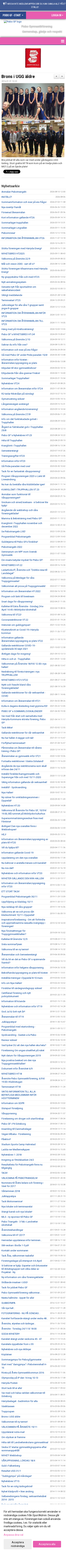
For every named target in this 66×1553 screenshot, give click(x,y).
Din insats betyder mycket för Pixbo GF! (22, 560)
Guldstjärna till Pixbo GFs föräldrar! (19, 541)
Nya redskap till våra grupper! (16, 907)
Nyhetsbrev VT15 (10, 1481)
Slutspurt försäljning (12, 1108)
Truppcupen (7, 1411)
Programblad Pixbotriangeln (16, 536)
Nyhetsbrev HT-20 (10, 805)
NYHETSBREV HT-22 (11, 565)
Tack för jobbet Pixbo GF (14, 1287)
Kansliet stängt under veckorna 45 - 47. (21, 1339)
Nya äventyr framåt (11, 207)
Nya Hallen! (7, 792)
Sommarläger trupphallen (14, 222)
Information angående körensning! (19, 409)
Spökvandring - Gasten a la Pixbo (18, 1035)
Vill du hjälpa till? (10, 847)
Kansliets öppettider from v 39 (17, 1344)
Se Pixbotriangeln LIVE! (13, 531)
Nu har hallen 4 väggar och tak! (17, 737)
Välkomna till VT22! (11, 614)
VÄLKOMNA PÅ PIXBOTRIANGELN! (19, 1178)
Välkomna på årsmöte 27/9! (16, 414)
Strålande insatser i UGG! (14, 1282)
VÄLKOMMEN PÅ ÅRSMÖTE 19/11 (19, 1427)
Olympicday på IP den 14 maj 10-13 (19, 1377)
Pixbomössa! (8, 233)
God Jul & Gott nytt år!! (13, 1011)
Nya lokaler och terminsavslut (16, 1206)
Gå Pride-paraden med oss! (15, 466)
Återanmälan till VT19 (12, 1016)
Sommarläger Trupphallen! (15, 378)
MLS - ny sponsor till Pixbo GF (17, 1216)
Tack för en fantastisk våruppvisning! (20, 471)
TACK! (4, 1173)
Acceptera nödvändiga (18, 1544)
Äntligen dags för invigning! (16, 653)
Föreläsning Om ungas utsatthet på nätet (22, 1050)
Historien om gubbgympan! (15, 625)
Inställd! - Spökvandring (13, 787)
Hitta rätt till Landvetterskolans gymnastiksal (24, 1442)
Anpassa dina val (13, 1534)
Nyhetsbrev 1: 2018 (11, 1154)
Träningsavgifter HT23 (13, 456)
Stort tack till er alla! (11, 1388)
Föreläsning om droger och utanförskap (22, 1118)
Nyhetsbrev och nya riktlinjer (16, 1349)
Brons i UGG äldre (18, 76)
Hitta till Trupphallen (11, 440)
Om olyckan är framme (13, 1437)
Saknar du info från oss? (14, 344)
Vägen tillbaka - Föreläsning (16, 1134)
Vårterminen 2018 (10, 1191)
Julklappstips (8, 1196)
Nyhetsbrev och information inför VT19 (21, 1006)
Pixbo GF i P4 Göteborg (13, 1123)
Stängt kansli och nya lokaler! (16, 1211)
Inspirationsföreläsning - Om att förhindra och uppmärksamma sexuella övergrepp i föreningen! (23, 923)
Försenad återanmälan (13, 212)
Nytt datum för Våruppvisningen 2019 (21, 1055)
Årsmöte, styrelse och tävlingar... (18, 1323)
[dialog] (33, 1528)
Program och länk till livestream (17, 596)
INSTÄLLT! (6, 197)
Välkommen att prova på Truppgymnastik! (23, 586)
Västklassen (7, 1406)
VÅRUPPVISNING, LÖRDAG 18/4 (18, 1460)
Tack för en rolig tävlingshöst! (17, 1486)
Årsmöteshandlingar (12, 1230)
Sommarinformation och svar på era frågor (24, 202)
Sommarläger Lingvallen (14, 227)
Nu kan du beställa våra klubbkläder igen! (23, 484)
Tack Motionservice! (12, 1201)
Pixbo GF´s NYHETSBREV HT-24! (18, 334)
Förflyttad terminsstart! (13, 743)
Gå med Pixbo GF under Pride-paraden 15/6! (24, 355)
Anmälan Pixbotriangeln (13, 191)
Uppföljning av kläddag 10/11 (17, 901)
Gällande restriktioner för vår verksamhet (22, 732)
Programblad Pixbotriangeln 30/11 (19, 896)
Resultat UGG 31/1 (11, 1470)
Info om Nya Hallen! (11, 983)
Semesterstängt (9, 450)
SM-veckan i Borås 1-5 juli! (15, 1245)
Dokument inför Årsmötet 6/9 (16, 1068)
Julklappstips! (8, 1021)
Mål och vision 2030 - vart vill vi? (18, 263)
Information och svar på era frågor (19, 349)
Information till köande (13, 1001)
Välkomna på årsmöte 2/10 (15, 339)
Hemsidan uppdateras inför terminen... (21, 1240)
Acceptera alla (47, 1544)
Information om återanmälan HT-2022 (21, 591)
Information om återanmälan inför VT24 (22, 388)
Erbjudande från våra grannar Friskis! (20, 373)
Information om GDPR (12, 1103)
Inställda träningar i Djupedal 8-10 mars (22, 978)
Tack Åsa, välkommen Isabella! (17, 1255)
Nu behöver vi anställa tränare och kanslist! (23, 863)
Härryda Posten (9, 1383)
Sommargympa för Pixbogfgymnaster (21, 1359)
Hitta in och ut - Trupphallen (15, 659)
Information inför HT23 (13, 461)
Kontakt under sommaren (14, 1250)
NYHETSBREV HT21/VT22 (14, 680)
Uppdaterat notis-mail (13, 1432)
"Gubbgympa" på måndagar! (16, 1476)
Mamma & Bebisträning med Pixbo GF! (21, 518)
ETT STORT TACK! (10, 891)
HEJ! (3, 834)
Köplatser (6, 1354)
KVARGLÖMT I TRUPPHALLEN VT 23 (20, 489)
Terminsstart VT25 (10, 300)
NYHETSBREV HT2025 (12, 253)
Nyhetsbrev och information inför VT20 (21, 873)
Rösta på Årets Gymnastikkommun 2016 (22, 1372)
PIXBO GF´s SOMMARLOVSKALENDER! (21, 711)
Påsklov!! (6, 1139)
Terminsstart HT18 (11, 1086)
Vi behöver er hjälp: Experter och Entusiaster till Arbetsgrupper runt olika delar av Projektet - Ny (24, 1269)
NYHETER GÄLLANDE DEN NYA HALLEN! (22, 878)
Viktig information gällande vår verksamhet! (24, 782)
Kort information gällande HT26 (17, 217)
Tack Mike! (7, 727)
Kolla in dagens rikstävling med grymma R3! (24, 706)
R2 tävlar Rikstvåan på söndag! (17, 393)
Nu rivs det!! (7, 868)
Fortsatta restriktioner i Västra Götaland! (22, 761)
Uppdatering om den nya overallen (19, 857)
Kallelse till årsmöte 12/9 (14, 939)
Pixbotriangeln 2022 (11, 547)
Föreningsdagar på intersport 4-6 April (21, 1260)
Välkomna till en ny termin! (15, 949)
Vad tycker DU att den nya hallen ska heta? (23, 1045)
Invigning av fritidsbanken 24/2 (17, 1159)
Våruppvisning (9, 1113)
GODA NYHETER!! (10, 1333)
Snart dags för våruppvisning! (17, 601)
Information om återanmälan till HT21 (20, 701)
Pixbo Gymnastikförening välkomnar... (21, 1292)
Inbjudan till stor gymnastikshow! (18, 368)
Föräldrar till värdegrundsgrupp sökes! (21, 988)
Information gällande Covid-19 (17, 852)
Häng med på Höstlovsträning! (17, 329)
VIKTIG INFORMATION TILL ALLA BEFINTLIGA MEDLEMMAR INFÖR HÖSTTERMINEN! (18, 1095)
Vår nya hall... (8, 1308)
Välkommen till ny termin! (14, 1421)
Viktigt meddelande (11, 295)
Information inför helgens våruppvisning (22, 967)
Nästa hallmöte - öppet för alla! (17, 1297)
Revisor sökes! (9, 1040)
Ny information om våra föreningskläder (22, 1277)
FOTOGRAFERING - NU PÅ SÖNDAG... (20, 1313)
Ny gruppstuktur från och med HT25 (20, 277)
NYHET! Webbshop (11, 1455)
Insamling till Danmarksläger (16, 1129)
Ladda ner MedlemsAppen (15, 1149)
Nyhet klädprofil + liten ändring (17, 1491)
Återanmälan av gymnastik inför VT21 (21, 756)
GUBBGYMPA (8, 1303)
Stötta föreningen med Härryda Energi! (21, 248)
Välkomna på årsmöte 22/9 (15, 258)
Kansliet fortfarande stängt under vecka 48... (24, 1318)
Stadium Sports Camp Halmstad (18, 1144)
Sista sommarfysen (11, 944)
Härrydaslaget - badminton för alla (19, 1401)
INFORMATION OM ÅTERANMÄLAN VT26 (22, 238)
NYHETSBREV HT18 (11, 1073)
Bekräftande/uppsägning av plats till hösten (24, 972)
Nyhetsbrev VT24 (10, 383)
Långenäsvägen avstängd (15, 404)
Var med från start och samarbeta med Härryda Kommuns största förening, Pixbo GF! (23, 719)
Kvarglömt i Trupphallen (13, 445)
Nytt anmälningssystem (13, 282)
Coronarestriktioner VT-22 (14, 619)
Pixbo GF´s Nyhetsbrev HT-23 (16, 435)
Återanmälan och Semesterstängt (19, 954)
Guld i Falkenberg (10, 1465)
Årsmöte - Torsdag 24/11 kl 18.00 (18, 1328)
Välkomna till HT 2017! (13, 1235)
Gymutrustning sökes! (13, 398)
